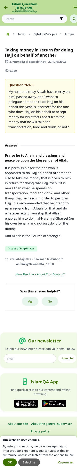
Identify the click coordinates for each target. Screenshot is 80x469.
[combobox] (31, 19)
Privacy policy (40, 431)
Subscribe (67, 358)
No (50, 301)
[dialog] (38, 452)
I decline (29, 462)
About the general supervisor (51, 424)
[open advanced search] (61, 19)
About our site (18, 424)
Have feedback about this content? (40, 274)
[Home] (7, 34)
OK (10, 462)
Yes (30, 301)
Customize (65, 462)
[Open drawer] (75, 7)
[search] (74, 18)
